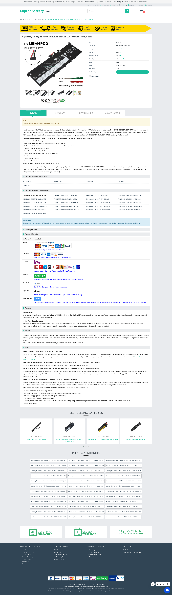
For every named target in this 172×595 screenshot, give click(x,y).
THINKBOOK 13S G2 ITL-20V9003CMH (66, 199)
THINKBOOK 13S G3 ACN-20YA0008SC (35, 206)
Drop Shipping (93, 557)
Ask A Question (95, 76)
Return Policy (59, 559)
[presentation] (33, 113)
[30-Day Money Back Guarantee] (41, 532)
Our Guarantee (26, 554)
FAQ (125, 5)
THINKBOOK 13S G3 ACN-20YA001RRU (35, 210)
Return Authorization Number (132, 552)
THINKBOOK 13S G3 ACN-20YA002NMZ (66, 210)
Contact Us (126, 550)
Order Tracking (116, 5)
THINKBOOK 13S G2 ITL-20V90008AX (97, 195)
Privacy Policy (26, 559)
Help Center (59, 552)
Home (22, 19)
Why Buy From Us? (28, 552)
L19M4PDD (26, 185)
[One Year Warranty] (86, 532)
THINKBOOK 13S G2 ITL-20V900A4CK (129, 199)
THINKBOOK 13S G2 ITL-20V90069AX (97, 199)
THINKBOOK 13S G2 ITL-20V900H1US (129, 203)
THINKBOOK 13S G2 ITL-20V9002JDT (129, 195)
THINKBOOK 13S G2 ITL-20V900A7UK (34, 203)
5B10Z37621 (27, 181)
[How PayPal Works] (116, 580)
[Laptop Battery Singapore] (35, 13)
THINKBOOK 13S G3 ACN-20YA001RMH (130, 206)
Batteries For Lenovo (34, 19)
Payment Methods (95, 554)
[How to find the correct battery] (131, 532)
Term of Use (25, 561)
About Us (25, 550)
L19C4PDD (121, 181)
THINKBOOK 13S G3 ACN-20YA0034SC (98, 210)
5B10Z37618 (58, 181)
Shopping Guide (93, 5)
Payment (132, 5)
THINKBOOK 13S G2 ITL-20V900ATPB (66, 203)
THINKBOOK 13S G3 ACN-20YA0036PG (130, 210)
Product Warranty (27, 557)
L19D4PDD (89, 181)
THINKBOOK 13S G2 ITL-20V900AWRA (98, 203)
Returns (140, 5)
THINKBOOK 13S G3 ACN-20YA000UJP (98, 206)
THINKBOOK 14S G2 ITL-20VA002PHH (34, 213)
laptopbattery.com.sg (85, 584)
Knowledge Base (61, 554)
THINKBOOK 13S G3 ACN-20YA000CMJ (66, 206)
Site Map (25, 564)
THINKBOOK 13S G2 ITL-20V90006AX (66, 195)
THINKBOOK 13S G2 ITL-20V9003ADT (34, 199)
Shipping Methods (95, 550)
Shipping (149, 5)
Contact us (105, 5)
